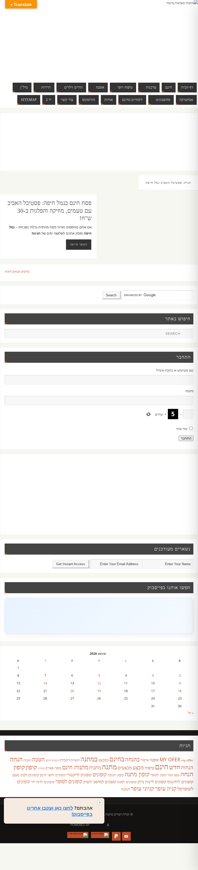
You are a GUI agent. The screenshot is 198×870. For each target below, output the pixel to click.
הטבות (27, 760)
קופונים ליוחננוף (180, 782)
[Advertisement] (93, 147)
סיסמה (189, 391)
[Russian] (147, 44)
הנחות (187, 767)
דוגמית (65, 759)
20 (72, 690)
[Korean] (173, 38)
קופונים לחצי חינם (53, 774)
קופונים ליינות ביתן (151, 782)
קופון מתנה (137, 774)
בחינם (116, 758)
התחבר (186, 438)
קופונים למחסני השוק (99, 782)
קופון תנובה (116, 775)
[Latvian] (178, 38)
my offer (187, 760)
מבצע (138, 767)
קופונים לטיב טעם (25, 774)
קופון (31, 767)
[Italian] (163, 38)
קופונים (100, 774)
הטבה (38, 759)
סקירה (41, 768)
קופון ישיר (174, 775)
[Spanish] (157, 44)
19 (99, 690)
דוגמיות (75, 760)
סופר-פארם (53, 767)
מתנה (109, 766)
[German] (152, 38)
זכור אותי (181, 428)
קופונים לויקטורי (79, 775)
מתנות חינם (75, 767)
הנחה (16, 759)
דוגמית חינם (52, 760)
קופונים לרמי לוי (43, 781)
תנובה (125, 789)
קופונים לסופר (68, 781)
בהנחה (132, 759)
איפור (145, 759)
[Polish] (183, 38)
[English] (147, 38)
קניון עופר (166, 788)
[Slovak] (152, 44)
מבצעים (125, 767)
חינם (161, 766)
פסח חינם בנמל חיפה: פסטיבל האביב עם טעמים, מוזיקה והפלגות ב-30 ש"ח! (49, 210)
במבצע (103, 759)
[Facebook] (77, 835)
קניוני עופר (142, 788)
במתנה (89, 758)
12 (99, 683)
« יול (190, 713)
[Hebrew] (157, 38)
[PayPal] (116, 836)
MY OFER (170, 759)
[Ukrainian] (163, 44)
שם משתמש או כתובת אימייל (174, 370)
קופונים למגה (127, 781)
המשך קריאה (78, 244)
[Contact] (100, 835)
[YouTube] (126, 836)
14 (45, 683)
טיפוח (149, 768)
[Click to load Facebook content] (99, 616)
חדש (174, 767)
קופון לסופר (158, 774)
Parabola (98, 825)
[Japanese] (168, 38)
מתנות (95, 767)
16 (180, 690)
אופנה (154, 760)
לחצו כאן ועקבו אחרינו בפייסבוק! (60, 811)
